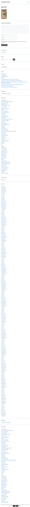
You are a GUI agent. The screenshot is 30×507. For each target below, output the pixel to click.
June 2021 (2, 260)
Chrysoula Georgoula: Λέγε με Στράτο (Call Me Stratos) (10, 79)
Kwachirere (3, 139)
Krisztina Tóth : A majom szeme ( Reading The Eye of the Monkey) (11, 80)
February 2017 (3, 330)
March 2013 (3, 394)
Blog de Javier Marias (4, 439)
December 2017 (3, 317)
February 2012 (3, 411)
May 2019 (2, 294)
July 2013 (2, 388)
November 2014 (3, 367)
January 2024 (3, 218)
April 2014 (2, 376)
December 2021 (3, 252)
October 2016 (3, 336)
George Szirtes (3, 462)
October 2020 (3, 271)
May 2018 (2, 310)
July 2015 (2, 356)
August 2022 (3, 241)
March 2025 (3, 199)
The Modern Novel (5, 2)
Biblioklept (2, 109)
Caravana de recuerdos (5, 116)
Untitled (2, 77)
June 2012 (2, 406)
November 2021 (3, 253)
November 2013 (3, 383)
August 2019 (3, 290)
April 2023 (2, 230)
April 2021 (2, 263)
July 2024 (2, 210)
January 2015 (3, 364)
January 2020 (3, 283)
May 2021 (2, 261)
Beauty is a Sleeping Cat (5, 108)
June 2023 (3, 228)
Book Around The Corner (5, 112)
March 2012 (3, 410)
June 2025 (2, 195)
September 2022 (3, 240)
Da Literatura (3, 121)
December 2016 (3, 333)
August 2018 (3, 306)
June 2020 (3, 276)
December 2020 (3, 268)
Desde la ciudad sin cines (5, 124)
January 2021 (3, 267)
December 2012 (3, 398)
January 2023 (3, 234)
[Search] (14, 59)
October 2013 (3, 384)
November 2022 (3, 237)
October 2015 (3, 352)
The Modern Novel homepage (6, 93)
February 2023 (3, 233)
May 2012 (2, 407)
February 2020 (3, 282)
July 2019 (2, 291)
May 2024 (2, 213)
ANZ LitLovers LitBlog (4, 102)
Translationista (3, 170)
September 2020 (3, 272)
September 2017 (3, 321)
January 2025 (3, 202)
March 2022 (3, 248)
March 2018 (3, 313)
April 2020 (2, 279)
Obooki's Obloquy (4, 155)
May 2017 (2, 326)
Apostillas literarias (4, 104)
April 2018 (2, 311)
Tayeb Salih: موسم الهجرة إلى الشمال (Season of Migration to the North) (12, 84)
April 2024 (2, 214)
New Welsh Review (4, 152)
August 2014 (3, 371)
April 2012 (2, 409)
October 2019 (3, 287)
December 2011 (3, 413)
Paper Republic (3, 156)
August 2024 (3, 209)
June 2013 (2, 390)
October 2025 (3, 190)
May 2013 (2, 391)
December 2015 (3, 349)
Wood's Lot (3, 171)
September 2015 (3, 353)
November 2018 (3, 302)
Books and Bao (3, 113)
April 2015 (2, 360)
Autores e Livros (3, 106)
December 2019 (3, 284)
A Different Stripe (4, 100)
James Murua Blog (4, 466)
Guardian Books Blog (4, 135)
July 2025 (2, 194)
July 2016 (2, 340)
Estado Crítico (3, 132)
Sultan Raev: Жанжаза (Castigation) (7, 85)
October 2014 (3, 368)
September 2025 (3, 191)
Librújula (2, 143)
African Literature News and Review (6, 101)
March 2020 (3, 280)
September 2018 (3, 305)
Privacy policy (3, 52)
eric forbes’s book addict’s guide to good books (8, 131)
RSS (2, 71)
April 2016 (2, 344)
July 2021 (2, 259)
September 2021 (3, 256)
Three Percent (3, 166)
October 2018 (3, 303)
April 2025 (2, 198)
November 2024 (3, 205)
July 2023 (2, 226)
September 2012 (3, 402)
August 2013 (3, 387)
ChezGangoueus (3, 117)
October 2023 (3, 222)
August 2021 (3, 257)
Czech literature (3, 73)
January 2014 (3, 380)
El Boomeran (3, 127)
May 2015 (2, 359)
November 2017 (3, 318)
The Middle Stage (4, 489)
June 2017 (2, 325)
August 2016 (3, 338)
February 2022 (3, 249)
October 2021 (3, 255)
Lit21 (2, 144)
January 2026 (3, 187)
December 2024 (3, 203)
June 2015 (2, 357)
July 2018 (2, 307)
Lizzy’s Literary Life (4, 150)
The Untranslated (4, 493)
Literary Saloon (3, 147)
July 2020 (2, 275)
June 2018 (2, 309)
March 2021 (3, 264)
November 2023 (3, 221)
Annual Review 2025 (4, 76)
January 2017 (3, 332)
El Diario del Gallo (4, 128)
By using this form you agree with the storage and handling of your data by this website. (14, 42)
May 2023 (2, 229)
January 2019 (3, 299)
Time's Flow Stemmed (4, 167)
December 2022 (3, 236)
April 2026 (2, 186)
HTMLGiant (3, 136)
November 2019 (3, 286)
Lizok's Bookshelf (4, 148)
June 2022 (2, 244)
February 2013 (3, 395)
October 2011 (3, 415)
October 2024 (3, 206)
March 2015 (3, 361)
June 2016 (2, 341)
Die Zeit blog (3, 125)
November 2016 (3, 334)
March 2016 (3, 345)
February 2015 (3, 363)
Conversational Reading (5, 120)
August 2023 (3, 225)
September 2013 (3, 386)
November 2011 (3, 414)
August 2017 (3, 322)
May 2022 (2, 245)
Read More (19, 505)
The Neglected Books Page (5, 163)
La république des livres (5, 140)
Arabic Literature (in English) (5, 105)
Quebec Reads (3, 158)
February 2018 (3, 314)
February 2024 (3, 217)
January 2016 (3, 348)
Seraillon (2, 159)
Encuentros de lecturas (4, 129)
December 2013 (3, 382)
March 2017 (3, 329)
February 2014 (3, 379)
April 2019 (2, 295)
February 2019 (3, 298)
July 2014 (2, 372)
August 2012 (3, 403)
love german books (4, 151)
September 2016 (3, 337)
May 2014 (2, 375)
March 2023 (3, 232)
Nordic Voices (3, 154)
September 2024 (3, 207)
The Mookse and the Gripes (5, 162)
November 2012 (3, 399)
